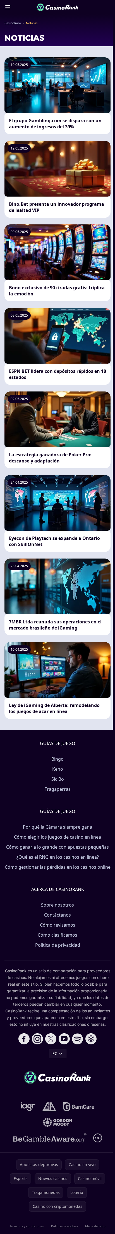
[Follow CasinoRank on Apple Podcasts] (91, 1038)
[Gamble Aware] (50, 1137)
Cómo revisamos (57, 925)
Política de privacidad (57, 945)
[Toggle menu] (7, 7)
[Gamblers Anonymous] (49, 1106)
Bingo (57, 759)
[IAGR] (28, 1106)
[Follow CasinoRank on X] (50, 1038)
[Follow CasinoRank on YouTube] (64, 1038)
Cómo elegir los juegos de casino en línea (57, 837)
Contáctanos (57, 915)
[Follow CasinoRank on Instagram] (37, 1038)
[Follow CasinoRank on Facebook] (24, 1038)
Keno (57, 769)
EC (54, 1053)
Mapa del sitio (95, 1226)
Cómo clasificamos (57, 935)
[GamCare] (78, 1106)
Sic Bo (57, 779)
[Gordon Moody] (57, 1122)
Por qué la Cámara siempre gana (57, 827)
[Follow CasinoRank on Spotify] (77, 1038)
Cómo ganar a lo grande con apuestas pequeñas (57, 847)
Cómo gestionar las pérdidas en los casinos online (58, 867)
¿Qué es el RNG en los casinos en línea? (57, 857)
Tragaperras (58, 789)
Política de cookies (64, 1226)
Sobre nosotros (57, 905)
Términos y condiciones (26, 1226)
